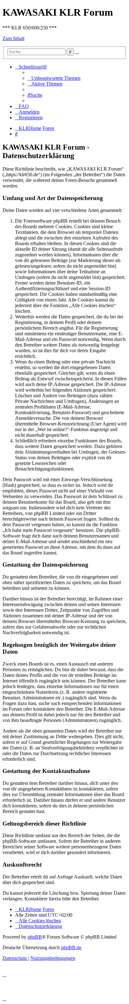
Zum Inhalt (13, 38)
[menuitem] (54, 78)
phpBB (35, 937)
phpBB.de (71, 947)
